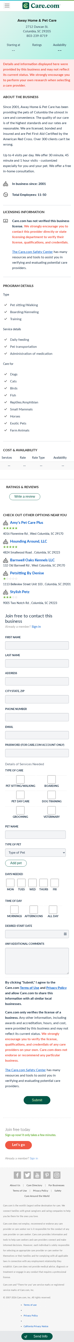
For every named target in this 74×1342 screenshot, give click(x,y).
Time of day (13, 901)
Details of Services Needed (24, 764)
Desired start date (18, 926)
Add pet (16, 863)
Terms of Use (29, 987)
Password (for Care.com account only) (34, 745)
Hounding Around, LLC (28, 541)
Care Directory (34, 1185)
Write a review (24, 496)
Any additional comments (24, 944)
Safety (57, 1190)
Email (9, 727)
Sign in (36, 626)
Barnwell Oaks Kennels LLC (32, 560)
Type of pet (13, 844)
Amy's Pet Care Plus (26, 523)
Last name (12, 655)
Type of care (14, 770)
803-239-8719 (37, 36)
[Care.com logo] (39, 6)
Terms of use (30, 1305)
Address (11, 673)
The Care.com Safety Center (25, 1070)
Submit (37, 1100)
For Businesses (56, 1185)
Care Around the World (37, 1196)
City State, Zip (14, 691)
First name (13, 637)
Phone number (16, 709)
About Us (15, 1185)
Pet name (11, 826)
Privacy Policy (56, 987)
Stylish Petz (19, 592)
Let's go (18, 1145)
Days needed (14, 874)
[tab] (37, 764)
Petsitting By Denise (27, 573)
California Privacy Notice (36, 1326)
